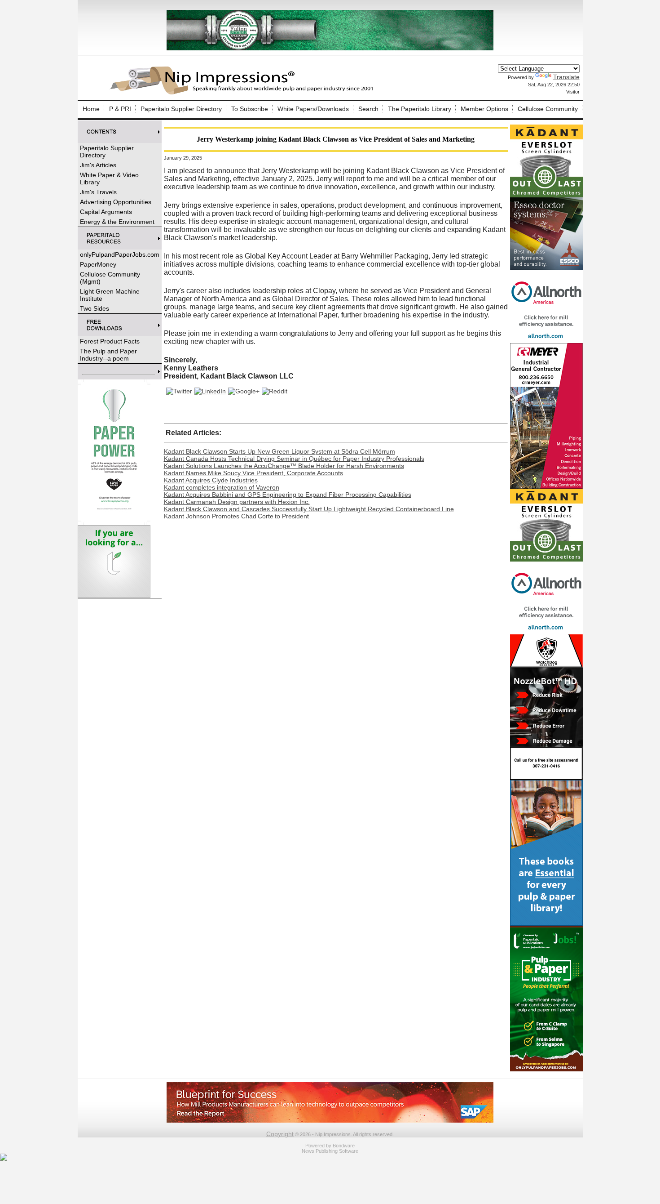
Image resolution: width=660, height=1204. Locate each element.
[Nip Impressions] (244, 93)
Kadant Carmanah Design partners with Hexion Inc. (237, 501)
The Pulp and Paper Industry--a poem (108, 355)
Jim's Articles (98, 165)
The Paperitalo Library (419, 108)
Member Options (484, 108)
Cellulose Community (548, 108)
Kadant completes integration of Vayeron (221, 487)
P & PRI (120, 108)
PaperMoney (98, 264)
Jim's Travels (98, 192)
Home (91, 108)
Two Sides (94, 308)
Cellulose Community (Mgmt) (110, 278)
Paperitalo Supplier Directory (181, 108)
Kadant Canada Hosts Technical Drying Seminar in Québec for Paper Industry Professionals (294, 458)
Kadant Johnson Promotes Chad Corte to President (236, 516)
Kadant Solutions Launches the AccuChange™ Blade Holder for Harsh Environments (284, 465)
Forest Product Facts (110, 341)
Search (368, 108)
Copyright (280, 1133)
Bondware (344, 1145)
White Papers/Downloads (313, 108)
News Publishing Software (330, 1151)
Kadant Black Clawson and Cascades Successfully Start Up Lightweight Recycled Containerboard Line (309, 509)
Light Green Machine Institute (110, 295)
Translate (566, 76)
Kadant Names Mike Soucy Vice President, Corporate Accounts (253, 473)
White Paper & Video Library (109, 178)
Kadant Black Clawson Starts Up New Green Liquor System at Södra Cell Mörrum (279, 451)
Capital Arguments (106, 211)
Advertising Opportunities (115, 201)
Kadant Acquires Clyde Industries (211, 480)
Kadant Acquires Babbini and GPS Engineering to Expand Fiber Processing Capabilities (287, 494)
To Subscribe (249, 108)
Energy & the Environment (117, 221)
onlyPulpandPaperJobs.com (119, 254)
